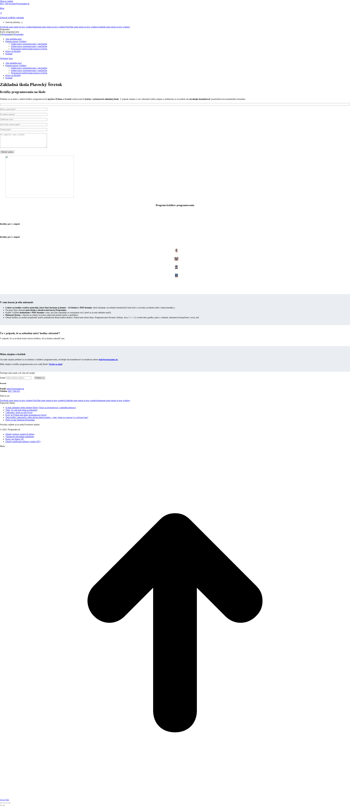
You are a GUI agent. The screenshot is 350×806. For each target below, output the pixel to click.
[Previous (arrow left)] (1, 805)
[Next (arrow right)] (4, 805)
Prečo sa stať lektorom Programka (20, 420)
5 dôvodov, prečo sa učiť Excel (18, 412)
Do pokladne (18, 17)
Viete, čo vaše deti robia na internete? (21, 410)
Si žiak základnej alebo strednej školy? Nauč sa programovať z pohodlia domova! (40, 407)
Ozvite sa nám (55, 364)
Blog (2, 8)
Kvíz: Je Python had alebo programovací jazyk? (26, 415)
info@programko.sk (20, 3)
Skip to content (6, 1)
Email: (3, 378)
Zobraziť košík (6, 17)
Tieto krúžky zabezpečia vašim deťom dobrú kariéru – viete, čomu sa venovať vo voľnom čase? (46, 417)
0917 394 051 (6, 3)
